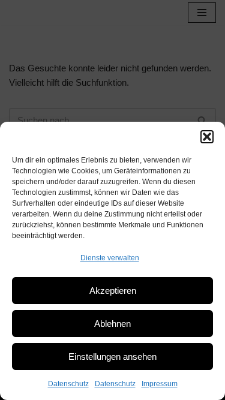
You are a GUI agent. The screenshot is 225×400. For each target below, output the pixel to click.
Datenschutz (68, 384)
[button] (207, 137)
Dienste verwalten (109, 258)
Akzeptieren (112, 290)
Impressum (160, 384)
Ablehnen (112, 323)
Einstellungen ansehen (112, 356)
